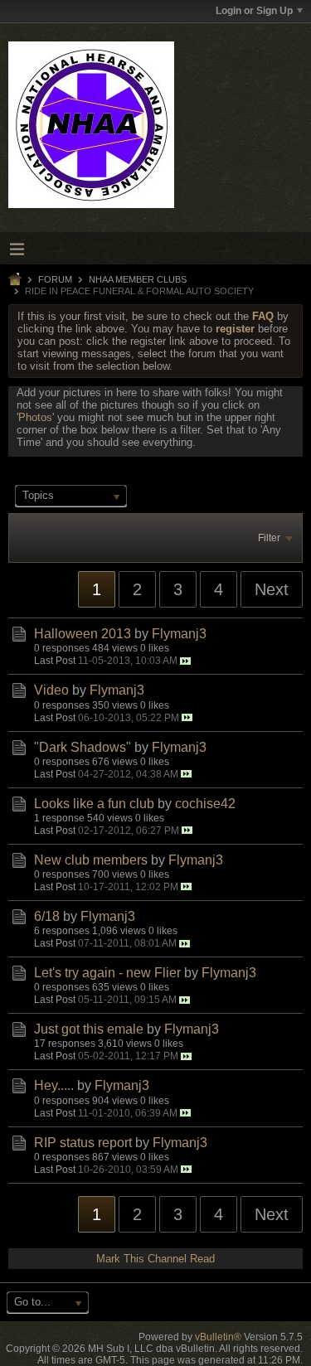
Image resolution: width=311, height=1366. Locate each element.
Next (272, 589)
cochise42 (205, 804)
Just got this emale (88, 1029)
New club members (91, 860)
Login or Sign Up (254, 11)
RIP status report (83, 1143)
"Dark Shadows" (82, 747)
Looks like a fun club (94, 804)
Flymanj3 (179, 634)
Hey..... (54, 1085)
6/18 (47, 916)
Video (51, 690)
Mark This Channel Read (155, 1258)
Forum (55, 279)
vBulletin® (218, 1337)
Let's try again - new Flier (107, 973)
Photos (35, 417)
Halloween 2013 (82, 634)
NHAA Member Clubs (138, 279)
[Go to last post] (185, 661)
